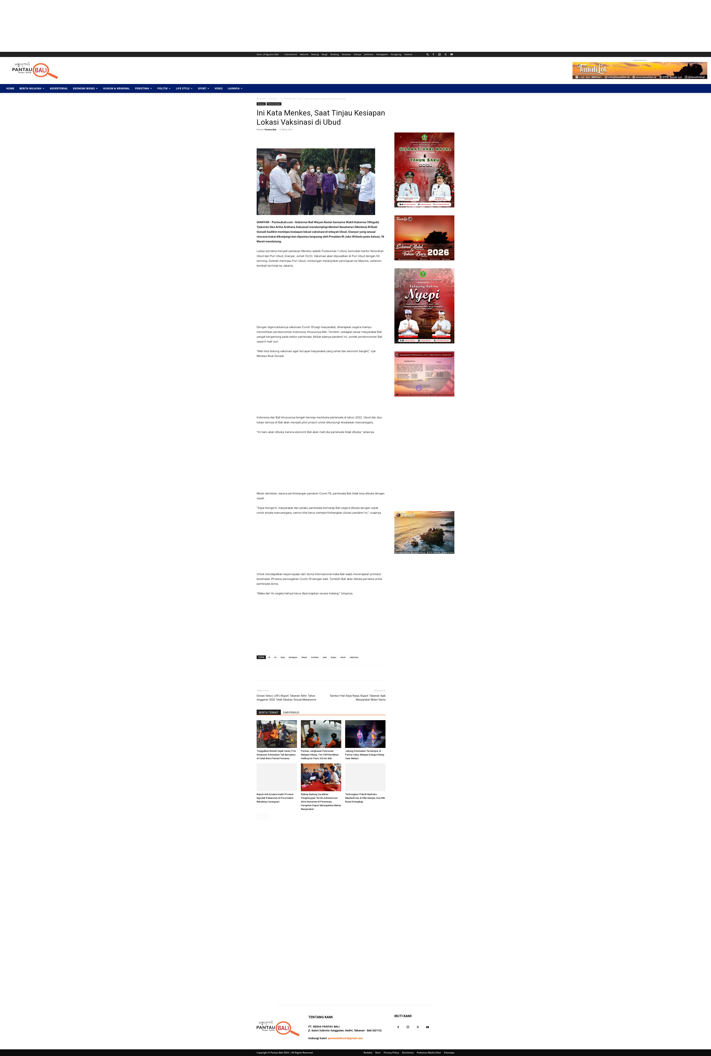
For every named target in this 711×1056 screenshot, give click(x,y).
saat (325, 657)
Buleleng (335, 54)
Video (219, 88)
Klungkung (396, 54)
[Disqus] (321, 874)
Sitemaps (449, 1052)
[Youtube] (451, 54)
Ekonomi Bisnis (84, 88)
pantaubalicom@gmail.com (345, 1038)
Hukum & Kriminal (116, 88)
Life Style (183, 88)
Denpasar (346, 54)
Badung (315, 54)
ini (275, 657)
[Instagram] (439, 54)
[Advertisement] (111, 26)
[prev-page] (259, 816)
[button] (427, 54)
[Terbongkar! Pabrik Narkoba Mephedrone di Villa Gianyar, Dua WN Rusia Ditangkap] (365, 777)
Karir (378, 1052)
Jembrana (368, 54)
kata (283, 657)
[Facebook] (433, 54)
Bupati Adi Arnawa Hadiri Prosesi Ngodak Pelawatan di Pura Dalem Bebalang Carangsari (275, 798)
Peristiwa (142, 88)
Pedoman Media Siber (429, 1052)
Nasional (304, 54)
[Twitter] (445, 54)
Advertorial (59, 88)
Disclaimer (408, 1052)
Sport (202, 88)
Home (10, 88)
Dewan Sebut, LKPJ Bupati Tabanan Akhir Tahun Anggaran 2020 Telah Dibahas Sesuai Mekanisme (286, 697)
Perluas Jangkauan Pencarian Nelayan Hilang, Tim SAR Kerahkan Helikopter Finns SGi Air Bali (319, 755)
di (269, 657)
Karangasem (382, 54)
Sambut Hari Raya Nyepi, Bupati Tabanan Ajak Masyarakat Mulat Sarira (357, 697)
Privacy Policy (391, 1052)
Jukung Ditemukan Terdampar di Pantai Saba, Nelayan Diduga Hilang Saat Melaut (364, 755)
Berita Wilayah (30, 88)
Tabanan (408, 54)
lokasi (304, 657)
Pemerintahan (274, 104)
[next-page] (265, 816)
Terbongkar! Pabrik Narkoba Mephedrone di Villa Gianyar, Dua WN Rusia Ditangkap (365, 798)
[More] (374, 138)
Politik (162, 88)
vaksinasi (354, 657)
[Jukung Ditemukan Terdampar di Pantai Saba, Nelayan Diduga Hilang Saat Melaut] (365, 734)
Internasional (290, 54)
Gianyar (357, 54)
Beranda (261, 98)
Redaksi (368, 1052)
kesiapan (293, 657)
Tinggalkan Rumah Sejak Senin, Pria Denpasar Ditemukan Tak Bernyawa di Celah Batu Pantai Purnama (276, 755)
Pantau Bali (270, 129)
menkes (315, 657)
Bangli (325, 54)
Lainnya (234, 88)
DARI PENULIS (291, 712)
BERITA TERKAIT (269, 712)
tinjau (333, 657)
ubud (343, 657)
